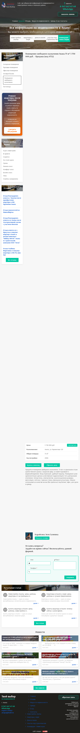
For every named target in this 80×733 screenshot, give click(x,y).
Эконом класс (8, 166)
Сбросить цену (52, 465)
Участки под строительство (52, 38)
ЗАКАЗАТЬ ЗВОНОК (67, 14)
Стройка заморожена (10, 179)
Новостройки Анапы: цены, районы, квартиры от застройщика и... (22, 595)
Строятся (6, 157)
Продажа (21, 21)
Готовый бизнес (8, 74)
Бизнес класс (7, 173)
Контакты (63, 21)
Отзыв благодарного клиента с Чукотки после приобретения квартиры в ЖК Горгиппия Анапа (12, 200)
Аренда (53, 21)
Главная (15, 21)
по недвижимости (8, 699)
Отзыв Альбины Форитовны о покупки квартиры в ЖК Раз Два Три (12, 252)
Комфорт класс (8, 169)
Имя (31, 560)
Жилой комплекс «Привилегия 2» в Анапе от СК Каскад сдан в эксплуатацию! (58, 655)
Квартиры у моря (28, 38)
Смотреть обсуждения (12, 130)
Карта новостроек (9, 151)
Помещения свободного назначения (8, 80)
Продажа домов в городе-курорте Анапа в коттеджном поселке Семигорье (57, 672)
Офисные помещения (10, 71)
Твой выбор (9, 696)
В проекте (6, 154)
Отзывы (28, 21)
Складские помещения (11, 64)
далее (35, 603)
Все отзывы (12, 260)
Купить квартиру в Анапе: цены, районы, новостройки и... (20, 610)
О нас (58, 21)
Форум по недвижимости (40, 21)
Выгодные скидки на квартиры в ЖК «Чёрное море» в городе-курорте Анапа (19, 672)
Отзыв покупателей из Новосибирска (11, 211)
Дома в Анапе (40, 37)
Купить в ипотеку (33, 465)
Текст (57, 560)
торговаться (72, 445)
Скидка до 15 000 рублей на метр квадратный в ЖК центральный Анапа (20, 638)
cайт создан (37, 731)
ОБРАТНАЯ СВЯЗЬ (68, 697)
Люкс (5, 176)
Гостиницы (7, 87)
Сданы (5, 163)
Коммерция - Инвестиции (64, 38)
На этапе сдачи (8, 160)
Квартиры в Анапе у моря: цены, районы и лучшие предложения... (59, 595)
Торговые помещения (10, 67)
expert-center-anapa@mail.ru (8, 711)
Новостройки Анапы (16, 38)
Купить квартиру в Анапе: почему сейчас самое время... (59, 610)
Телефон (33, 568)
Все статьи (40, 623)
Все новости (40, 688)
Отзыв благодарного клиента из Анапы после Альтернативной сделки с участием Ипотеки (12, 221)
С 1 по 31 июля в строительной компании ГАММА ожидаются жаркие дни (57, 638)
